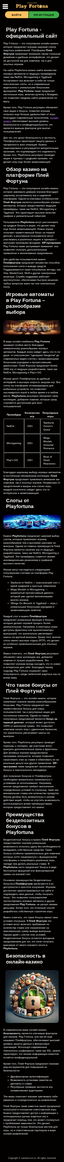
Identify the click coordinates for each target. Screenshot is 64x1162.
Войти (17, 15)
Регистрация (44, 15)
